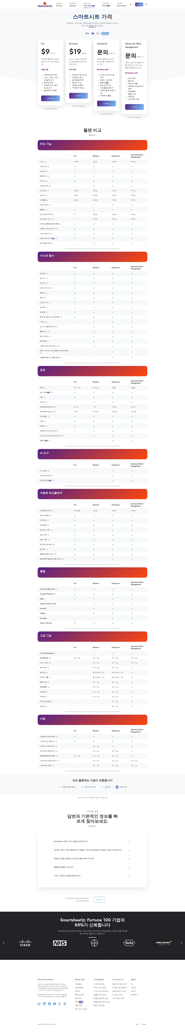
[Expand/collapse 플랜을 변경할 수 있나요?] (129, 868)
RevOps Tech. (80, 979)
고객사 (133, 987)
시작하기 (50, 98)
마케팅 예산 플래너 (119, 987)
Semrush (78, 998)
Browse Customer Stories (92, 951)
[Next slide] (181, 943)
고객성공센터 (99, 979)
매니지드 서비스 (81, 1009)
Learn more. (104, 798)
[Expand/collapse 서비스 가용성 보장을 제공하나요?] (129, 876)
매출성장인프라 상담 (102, 1002)
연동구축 (78, 1005)
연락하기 (134, 994)
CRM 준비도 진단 (119, 991)
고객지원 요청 (99, 984)
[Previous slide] (3, 943)
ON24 (106, 4)
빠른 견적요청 (99, 1005)
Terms (137, 1024)
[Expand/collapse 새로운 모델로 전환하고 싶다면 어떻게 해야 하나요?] (129, 859)
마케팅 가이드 (117, 994)
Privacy (144, 1024)
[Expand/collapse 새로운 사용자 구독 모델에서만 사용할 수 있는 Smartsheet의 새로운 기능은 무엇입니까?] (129, 851)
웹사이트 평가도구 (119, 984)
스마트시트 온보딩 (101, 991)
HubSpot (73, 4)
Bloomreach (121, 4)
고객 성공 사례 (118, 998)
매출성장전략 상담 (101, 998)
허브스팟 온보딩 (100, 987)
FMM (78, 1002)
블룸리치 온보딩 (100, 994)
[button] (146, 4)
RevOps (59, 4)
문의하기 (139, 4)
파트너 (133, 991)
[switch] (92, 33)
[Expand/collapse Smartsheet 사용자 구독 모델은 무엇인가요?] (129, 842)
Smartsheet (89, 4)
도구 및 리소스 (118, 979)
